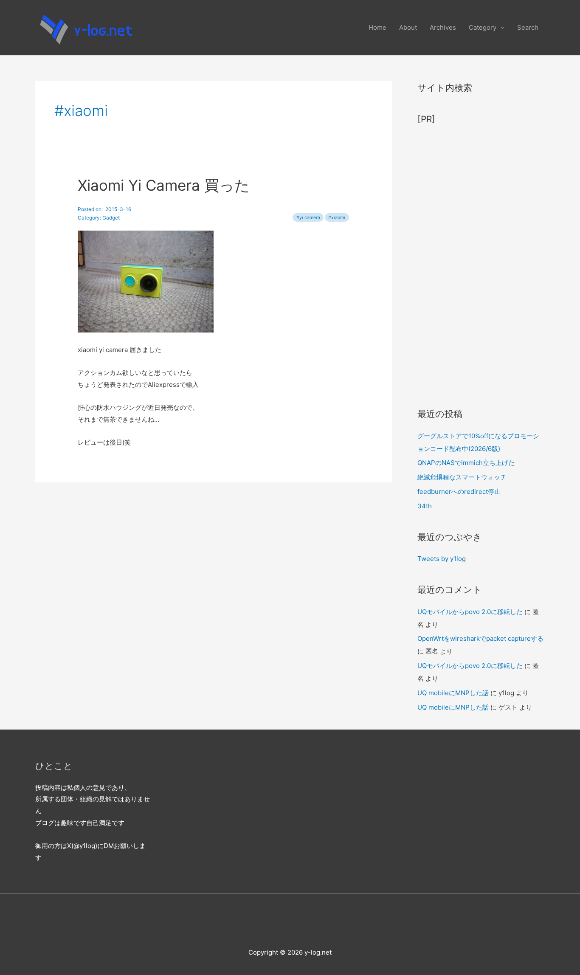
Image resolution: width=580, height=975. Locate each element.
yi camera (309, 217)
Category (482, 27)
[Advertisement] (481, 262)
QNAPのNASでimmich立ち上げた (466, 463)
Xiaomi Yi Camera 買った (164, 185)
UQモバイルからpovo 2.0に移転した (470, 612)
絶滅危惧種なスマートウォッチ (462, 477)
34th (424, 506)
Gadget (111, 217)
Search (527, 27)
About (408, 27)
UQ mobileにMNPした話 (453, 693)
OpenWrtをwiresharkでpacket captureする (480, 638)
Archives (443, 27)
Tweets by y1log (441, 559)
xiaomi (338, 217)
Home (377, 27)
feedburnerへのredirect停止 (459, 492)
